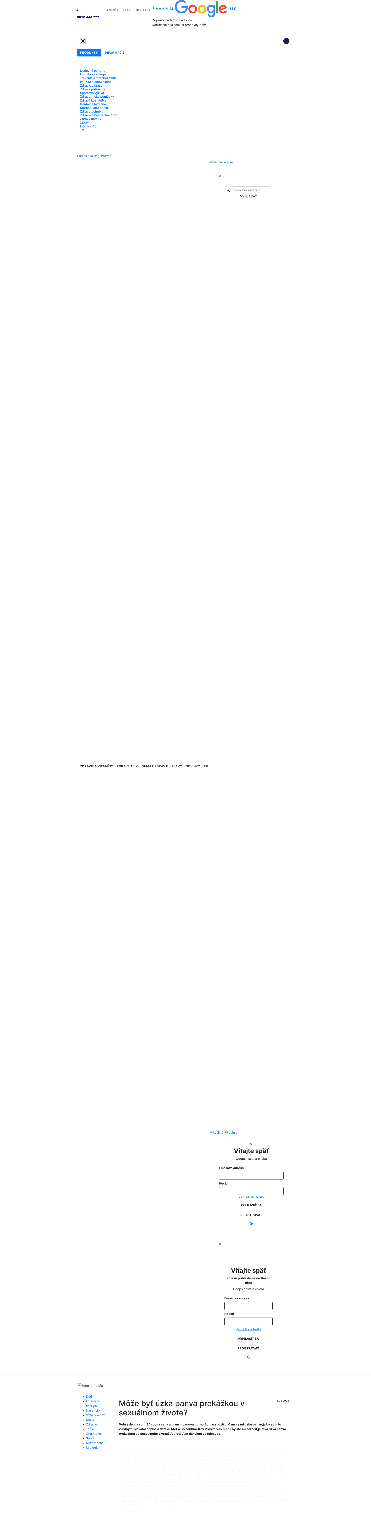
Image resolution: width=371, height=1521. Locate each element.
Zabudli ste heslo (251, 1197)
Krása (90, 1420)
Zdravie (91, 1424)
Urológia (92, 1447)
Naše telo (93, 1410)
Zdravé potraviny (92, 89)
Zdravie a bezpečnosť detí (99, 115)
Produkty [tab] (89, 53)
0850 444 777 (88, 17)
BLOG (127, 10)
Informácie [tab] (114, 53)
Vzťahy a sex (95, 1415)
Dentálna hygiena (93, 104)
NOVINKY (87, 126)
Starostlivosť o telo (94, 108)
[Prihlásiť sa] (232, 1132)
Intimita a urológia (93, 74)
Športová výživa (92, 93)
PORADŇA (111, 10)
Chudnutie (93, 1434)
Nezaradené (95, 1443)
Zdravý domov (90, 119)
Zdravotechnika (91, 111)
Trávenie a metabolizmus (98, 78)
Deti (89, 1396)
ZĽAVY (85, 123)
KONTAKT (143, 10)
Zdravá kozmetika (93, 100)
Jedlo (90, 1429)
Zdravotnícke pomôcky (97, 96)
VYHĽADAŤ (248, 196)
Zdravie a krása (91, 85)
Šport (90, 1438)
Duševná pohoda (92, 71)
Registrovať (102, 156)
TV (82, 130)
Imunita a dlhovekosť (95, 82)
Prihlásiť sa (85, 156)
